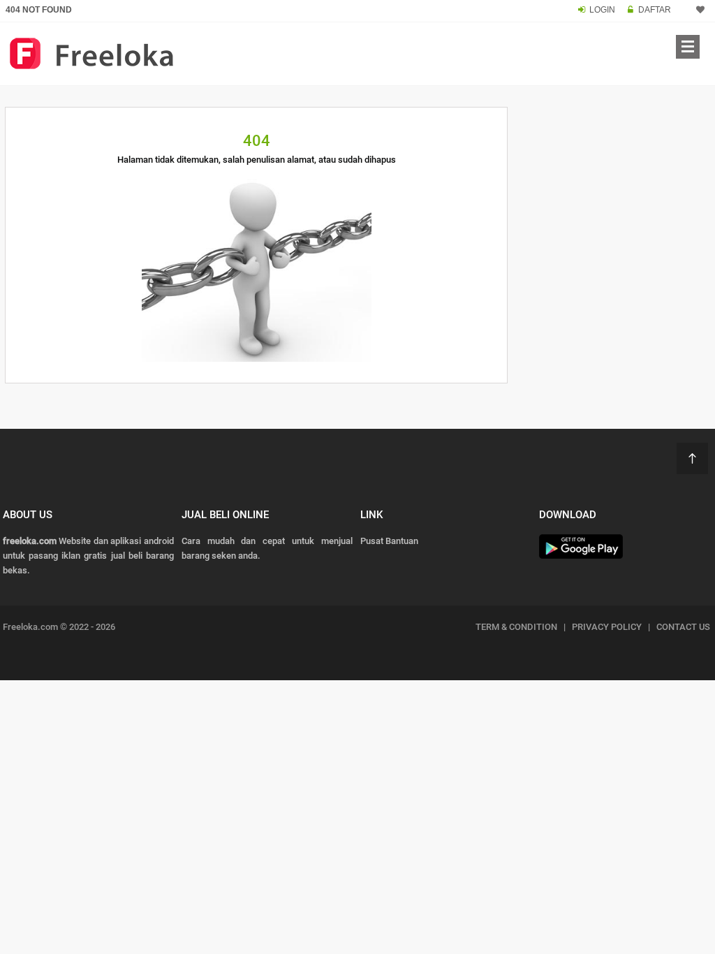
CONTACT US (683, 627)
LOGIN (602, 10)
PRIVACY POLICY (607, 627)
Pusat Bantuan (389, 541)
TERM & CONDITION (516, 627)
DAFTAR (654, 10)
